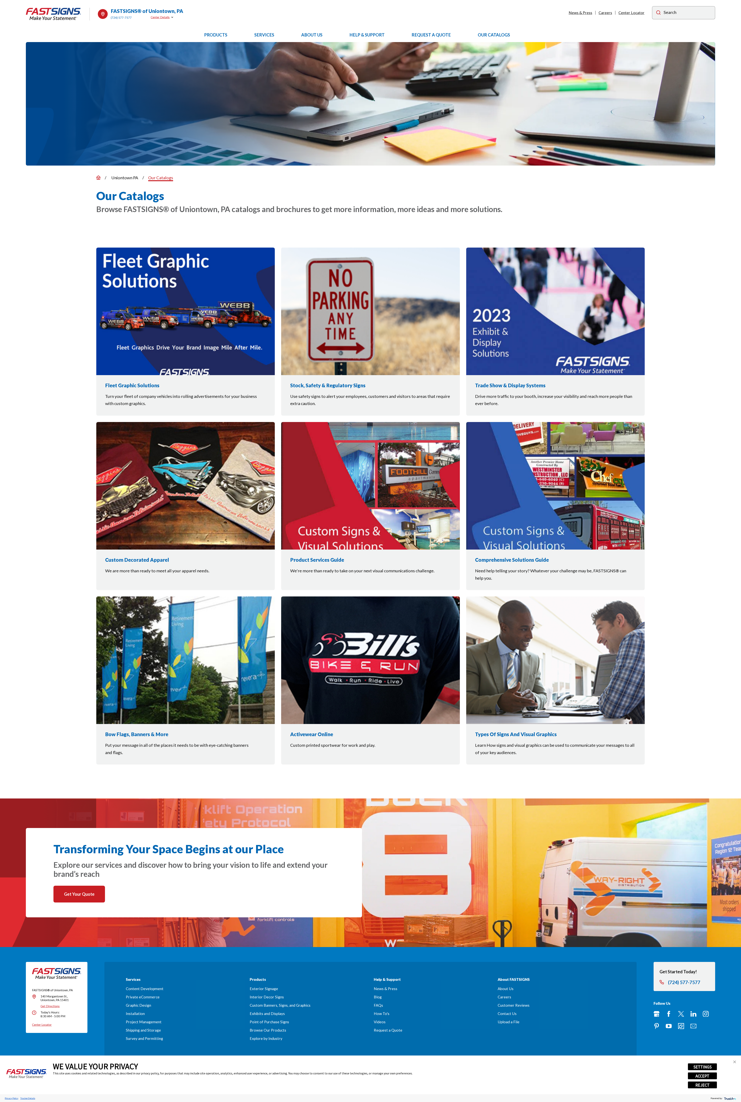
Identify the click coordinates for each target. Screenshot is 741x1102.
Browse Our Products (268, 1030)
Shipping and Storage (143, 1030)
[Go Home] (98, 177)
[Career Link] (681, 1026)
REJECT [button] (702, 1085)
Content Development (144, 988)
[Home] (53, 14)
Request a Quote (388, 1030)
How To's (381, 1013)
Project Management (144, 1022)
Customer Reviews (514, 1005)
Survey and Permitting (144, 1038)
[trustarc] (729, 1098)
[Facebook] (669, 1014)
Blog (378, 997)
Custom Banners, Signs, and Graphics (280, 1005)
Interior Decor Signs (267, 997)
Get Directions (50, 1006)
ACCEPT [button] (702, 1076)
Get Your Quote (79, 894)
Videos (380, 1022)
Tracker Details (27, 1098)
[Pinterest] (657, 1026)
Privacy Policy (11, 1098)
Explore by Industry (266, 1038)
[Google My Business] (657, 1014)
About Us (505, 988)
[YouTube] (669, 1026)
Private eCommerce (143, 997)
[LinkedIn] (693, 1014)
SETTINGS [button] (702, 1067)
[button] (734, 1062)
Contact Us (507, 1013)
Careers (605, 12)
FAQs (378, 1005)
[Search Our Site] (658, 13)
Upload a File (508, 1022)
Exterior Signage (264, 988)
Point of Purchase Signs (269, 1022)
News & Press (580, 12)
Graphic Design (138, 1005)
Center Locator (631, 12)
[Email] (693, 1026)
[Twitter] (681, 1014)
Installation (135, 1013)
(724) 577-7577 (121, 17)
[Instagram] (706, 1014)
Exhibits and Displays (267, 1013)
